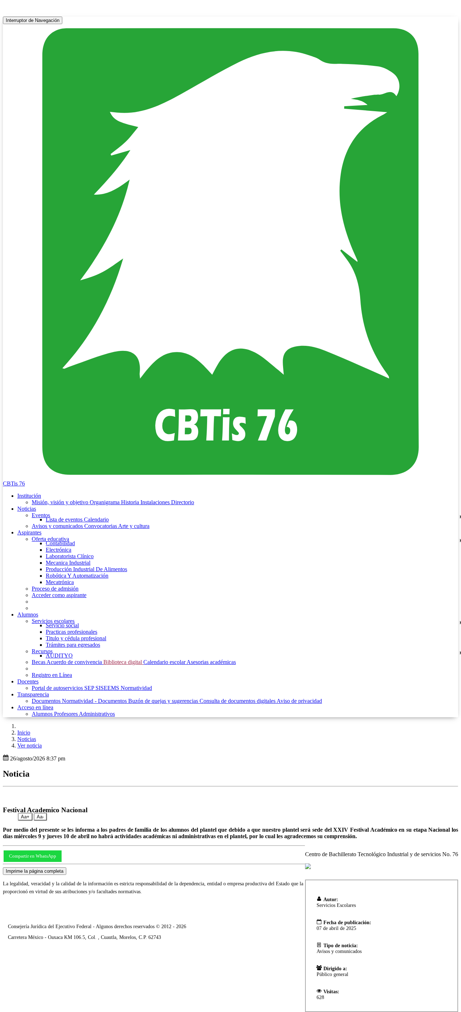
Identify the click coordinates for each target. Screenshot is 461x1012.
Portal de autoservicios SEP (63, 688)
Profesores (66, 714)
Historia (130, 502)
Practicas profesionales (71, 632)
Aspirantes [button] (29, 532)
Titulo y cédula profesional (76, 638)
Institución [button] (29, 496)
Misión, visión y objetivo (61, 502)
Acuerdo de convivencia (74, 662)
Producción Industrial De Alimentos (86, 569)
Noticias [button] (26, 509)
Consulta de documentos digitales (238, 701)
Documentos (47, 701)
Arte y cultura (133, 526)
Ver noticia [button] (29, 745)
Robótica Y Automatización (77, 576)
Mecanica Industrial (68, 563)
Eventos (41, 515)
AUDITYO (59, 655)
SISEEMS (108, 688)
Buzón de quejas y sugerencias (164, 701)
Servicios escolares (53, 621)
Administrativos (97, 714)
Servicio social (62, 625)
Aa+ (25, 816)
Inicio (23, 732)
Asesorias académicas (211, 662)
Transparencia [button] (33, 694)
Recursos (42, 651)
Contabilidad (60, 543)
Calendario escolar (165, 662)
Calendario (96, 519)
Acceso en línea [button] (35, 707)
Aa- (40, 816)
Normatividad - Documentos (95, 701)
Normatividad (136, 688)
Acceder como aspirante (59, 595)
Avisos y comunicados (58, 526)
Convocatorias (101, 526)
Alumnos (43, 714)
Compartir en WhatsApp (32, 856)
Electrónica (58, 550)
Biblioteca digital (123, 662)
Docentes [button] (28, 681)
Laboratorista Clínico (70, 556)
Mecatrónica (60, 582)
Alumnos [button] (27, 614)
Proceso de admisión (55, 589)
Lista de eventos (65, 519)
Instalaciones (155, 502)
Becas (39, 662)
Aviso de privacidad (299, 701)
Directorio (182, 502)
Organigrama (105, 502)
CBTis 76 (14, 483)
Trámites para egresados (73, 645)
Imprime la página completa (34, 871)
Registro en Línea (52, 675)
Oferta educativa (50, 539)
